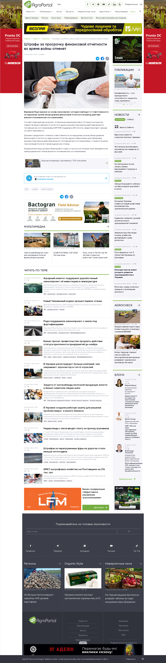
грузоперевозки (53, 439)
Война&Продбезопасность (77, 333)
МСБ (45, 421)
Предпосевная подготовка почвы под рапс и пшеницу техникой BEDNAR (127, 329)
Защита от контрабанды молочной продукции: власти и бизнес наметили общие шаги (75, 386)
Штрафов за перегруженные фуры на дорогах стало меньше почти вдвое (74, 450)
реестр (69, 377)
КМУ (45, 357)
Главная (27, 39)
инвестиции (72, 294)
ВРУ (26, 189)
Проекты (70, 11)
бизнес (64, 377)
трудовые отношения (69, 357)
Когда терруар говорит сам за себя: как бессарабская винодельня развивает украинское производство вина (127, 357)
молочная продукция (96, 400)
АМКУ (45, 480)
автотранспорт (53, 462)
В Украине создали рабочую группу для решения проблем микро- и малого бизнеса (72, 409)
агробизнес (57, 377)
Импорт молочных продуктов (80, 400)
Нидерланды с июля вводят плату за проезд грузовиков (76, 428)
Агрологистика (87, 18)
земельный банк (52, 333)
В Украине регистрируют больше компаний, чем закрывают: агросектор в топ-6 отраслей (72, 365)
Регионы (45, 18)
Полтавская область (60, 480)
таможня (61, 309)
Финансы (46, 39)
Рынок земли (56, 18)
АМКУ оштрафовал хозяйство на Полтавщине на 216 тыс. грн (74, 471)
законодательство (62, 294)
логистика (62, 462)
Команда (123, 621)
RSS (123, 635)
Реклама (123, 626)
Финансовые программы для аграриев (111, 18)
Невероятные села (87, 11)
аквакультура (51, 294)
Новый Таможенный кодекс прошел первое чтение (73, 301)
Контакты (123, 630)
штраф (34, 189)
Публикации (83, 626)
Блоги (59, 11)
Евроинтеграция (31, 18)
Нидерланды (69, 439)
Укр (59, 4)
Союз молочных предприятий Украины (58, 400)
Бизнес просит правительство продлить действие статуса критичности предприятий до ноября (73, 343)
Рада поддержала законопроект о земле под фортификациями (70, 323)
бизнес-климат (47, 189)
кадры (50, 357)
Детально (99, 507)
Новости (36, 39)
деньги (62, 439)
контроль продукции (80, 439)
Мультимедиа (121, 11)
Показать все (125, 479)
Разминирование (71, 18)
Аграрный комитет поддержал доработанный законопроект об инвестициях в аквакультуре (70, 280)
